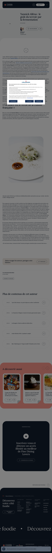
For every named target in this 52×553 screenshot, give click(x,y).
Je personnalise (13, 101)
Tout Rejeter (29, 101)
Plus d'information (30, 97)
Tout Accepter (39, 101)
